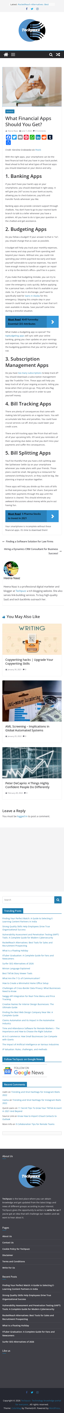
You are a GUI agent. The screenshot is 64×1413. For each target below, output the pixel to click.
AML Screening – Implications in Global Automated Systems (27, 728)
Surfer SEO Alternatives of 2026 (18, 963)
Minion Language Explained (16, 968)
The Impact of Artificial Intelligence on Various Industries (30, 1044)
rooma (5, 1100)
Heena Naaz (13, 131)
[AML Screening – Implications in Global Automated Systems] (32, 682)
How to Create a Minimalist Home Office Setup (25, 983)
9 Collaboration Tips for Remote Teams (35, 1124)
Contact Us (8, 1242)
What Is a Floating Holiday (15, 950)
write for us (53, 1210)
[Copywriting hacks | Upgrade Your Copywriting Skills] (32, 625)
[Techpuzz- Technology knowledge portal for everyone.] (6, 54)
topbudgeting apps (14, 335)
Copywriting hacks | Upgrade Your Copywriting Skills (29, 662)
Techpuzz (21, 591)
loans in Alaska (32, 295)
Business (10, 111)
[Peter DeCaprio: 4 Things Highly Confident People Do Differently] (32, 749)
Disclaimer (7, 1255)
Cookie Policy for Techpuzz (16, 1249)
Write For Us (8, 1267)
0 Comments (40, 131)
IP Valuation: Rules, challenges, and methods (24, 1049)
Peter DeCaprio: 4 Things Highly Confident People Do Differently (27, 785)
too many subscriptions (30, 372)
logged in (22, 816)
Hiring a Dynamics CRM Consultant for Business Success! (31, 551)
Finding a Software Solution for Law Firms (29, 541)
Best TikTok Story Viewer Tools (17, 973)
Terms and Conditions (13, 1261)
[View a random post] (58, 54)
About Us (7, 1236)
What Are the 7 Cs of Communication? (21, 978)
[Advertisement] (32, 859)
